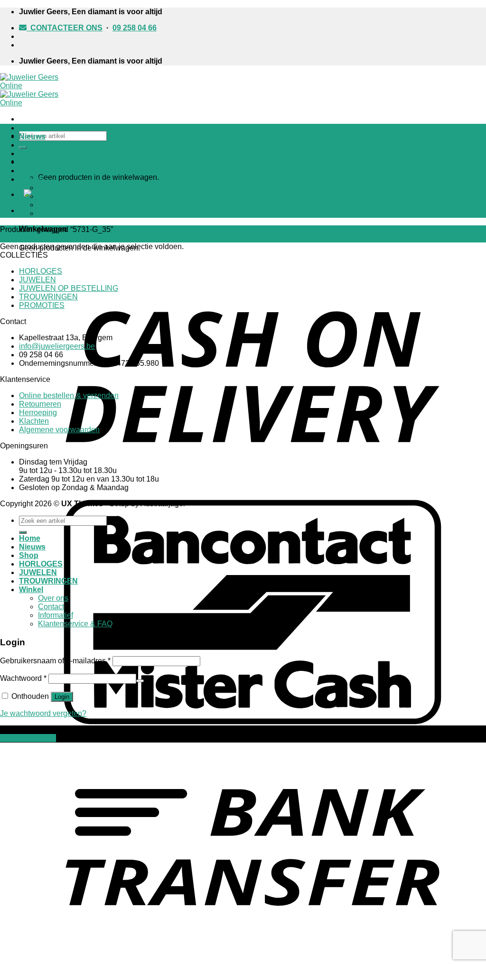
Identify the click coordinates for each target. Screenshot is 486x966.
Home (29, 128)
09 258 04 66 (134, 28)
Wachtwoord (23, 678)
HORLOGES (41, 153)
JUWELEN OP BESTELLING (68, 288)
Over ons (53, 188)
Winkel (31, 179)
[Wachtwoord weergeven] (140, 680)
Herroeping (38, 413)
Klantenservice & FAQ (75, 213)
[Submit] (23, 532)
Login (62, 696)
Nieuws (32, 136)
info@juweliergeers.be (57, 346)
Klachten (34, 421)
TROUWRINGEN (48, 171)
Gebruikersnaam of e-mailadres (55, 661)
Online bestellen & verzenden (69, 395)
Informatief (55, 205)
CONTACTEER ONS (65, 28)
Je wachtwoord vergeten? (43, 713)
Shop (28, 145)
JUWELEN (38, 162)
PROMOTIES (42, 305)
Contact (51, 196)
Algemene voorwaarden (59, 430)
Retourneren (40, 404)
